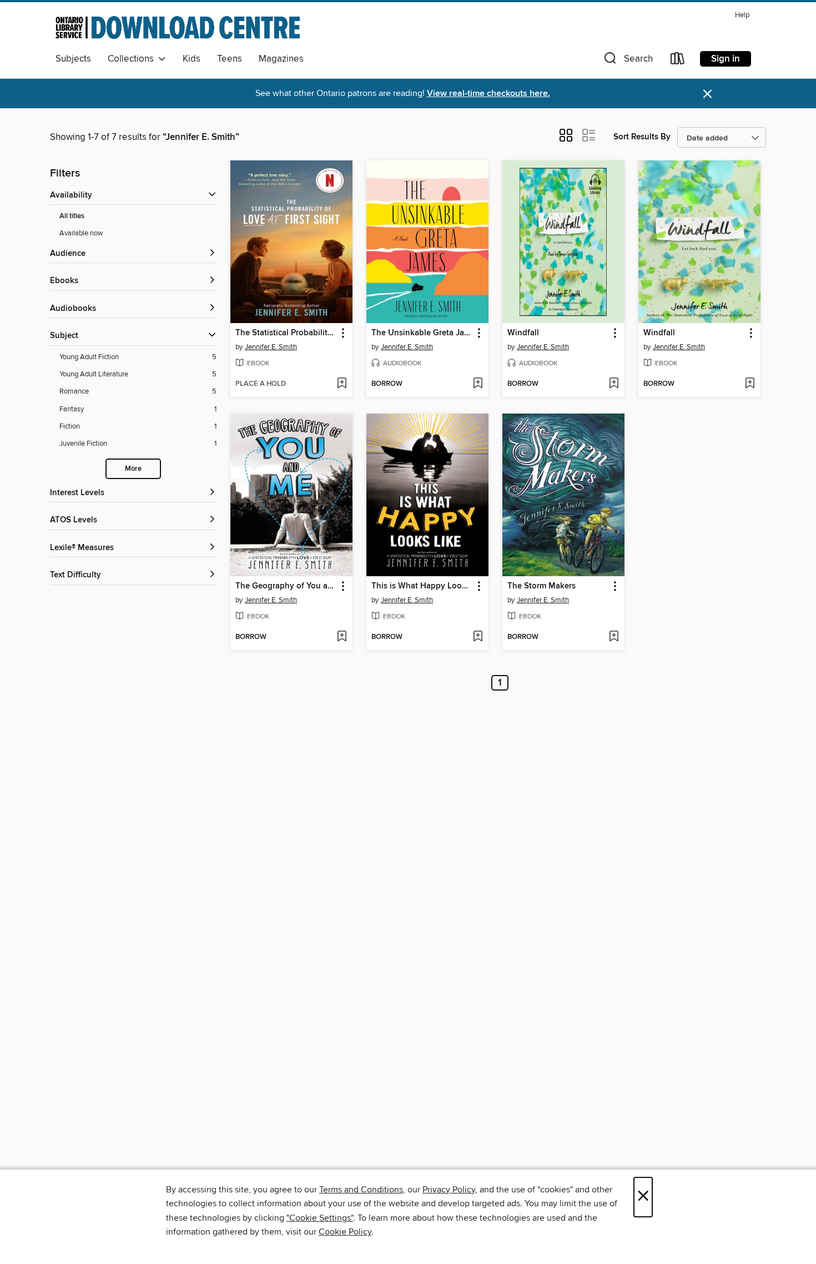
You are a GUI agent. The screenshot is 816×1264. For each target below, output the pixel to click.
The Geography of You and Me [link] (286, 586)
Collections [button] (133, 59)
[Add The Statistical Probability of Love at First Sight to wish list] (342, 384)
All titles (71, 216)
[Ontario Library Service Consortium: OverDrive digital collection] (177, 27)
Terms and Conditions (361, 1189)
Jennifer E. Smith (271, 347)
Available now (81, 233)
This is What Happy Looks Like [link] (422, 586)
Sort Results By (642, 137)
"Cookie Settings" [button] (319, 1217)
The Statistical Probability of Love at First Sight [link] (286, 333)
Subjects (73, 59)
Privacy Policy (448, 1189)
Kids (191, 59)
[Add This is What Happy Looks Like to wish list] (478, 637)
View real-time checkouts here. (488, 93)
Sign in (725, 59)
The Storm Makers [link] (541, 586)
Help (742, 15)
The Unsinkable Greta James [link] (422, 333)
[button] (627, 61)
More (133, 469)
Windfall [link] (523, 333)
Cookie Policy (345, 1231)
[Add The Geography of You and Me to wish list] (342, 637)
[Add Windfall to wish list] (614, 384)
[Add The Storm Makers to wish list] (614, 637)
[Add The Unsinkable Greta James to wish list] (478, 384)
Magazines (281, 59)
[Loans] (677, 61)
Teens (229, 59)
